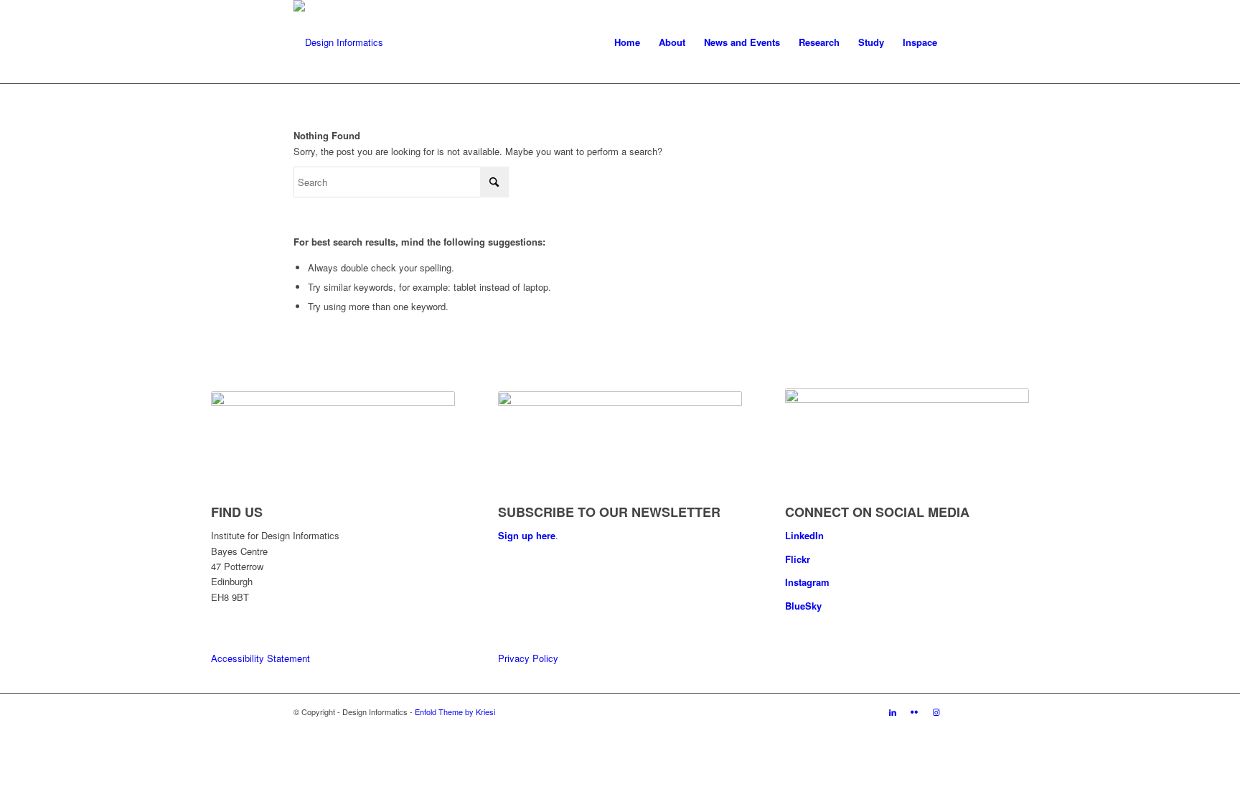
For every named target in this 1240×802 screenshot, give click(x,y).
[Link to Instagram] (936, 711)
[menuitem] (627, 42)
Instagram (807, 582)
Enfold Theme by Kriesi (455, 711)
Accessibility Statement (260, 658)
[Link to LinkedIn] (892, 711)
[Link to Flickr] (914, 711)
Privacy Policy (528, 658)
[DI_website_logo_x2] (338, 42)
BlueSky (803, 605)
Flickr (797, 559)
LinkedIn (804, 535)
